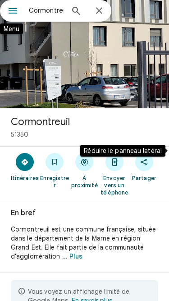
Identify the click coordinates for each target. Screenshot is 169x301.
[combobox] (46, 10)
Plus (75, 256)
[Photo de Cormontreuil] (84, 54)
